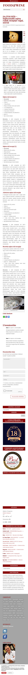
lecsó (23, 608)
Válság (24, 617)
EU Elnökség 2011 (19, 603)
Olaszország (10, 615)
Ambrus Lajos (5, 599)
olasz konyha (5, 615)
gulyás (8, 606)
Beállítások (10, 672)
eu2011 (14, 603)
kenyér (20, 608)
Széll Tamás (5, 617)
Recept (22, 25)
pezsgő (15, 615)
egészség (18, 601)
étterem (4, 619)
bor (3, 601)
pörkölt (18, 615)
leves (4, 610)
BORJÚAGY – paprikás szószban (13, 528)
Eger (15, 601)
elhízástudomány (6, 603)
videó (17, 617)
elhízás (22, 601)
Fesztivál (4, 606)
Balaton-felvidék (15, 599)
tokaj (11, 617)
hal (16, 606)
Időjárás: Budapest (7, 513)
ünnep (8, 619)
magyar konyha (18, 25)
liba (6, 610)
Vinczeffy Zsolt (6, 541)
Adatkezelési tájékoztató (8, 626)
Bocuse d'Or (21, 599)
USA (14, 617)
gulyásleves (12, 606)
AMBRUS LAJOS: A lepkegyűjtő (13, 553)
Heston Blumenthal (6, 608)
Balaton (10, 599)
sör (8, 617)
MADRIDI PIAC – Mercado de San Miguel (14, 535)
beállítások (16, 669)
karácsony (15, 608)
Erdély (11, 603)
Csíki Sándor (8, 25)
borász (7, 601)
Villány (20, 617)
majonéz (9, 64)
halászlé (19, 606)
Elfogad (4, 672)
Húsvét (12, 608)
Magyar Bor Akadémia (12, 610)
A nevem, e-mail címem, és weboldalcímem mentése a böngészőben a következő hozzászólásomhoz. (12, 384)
